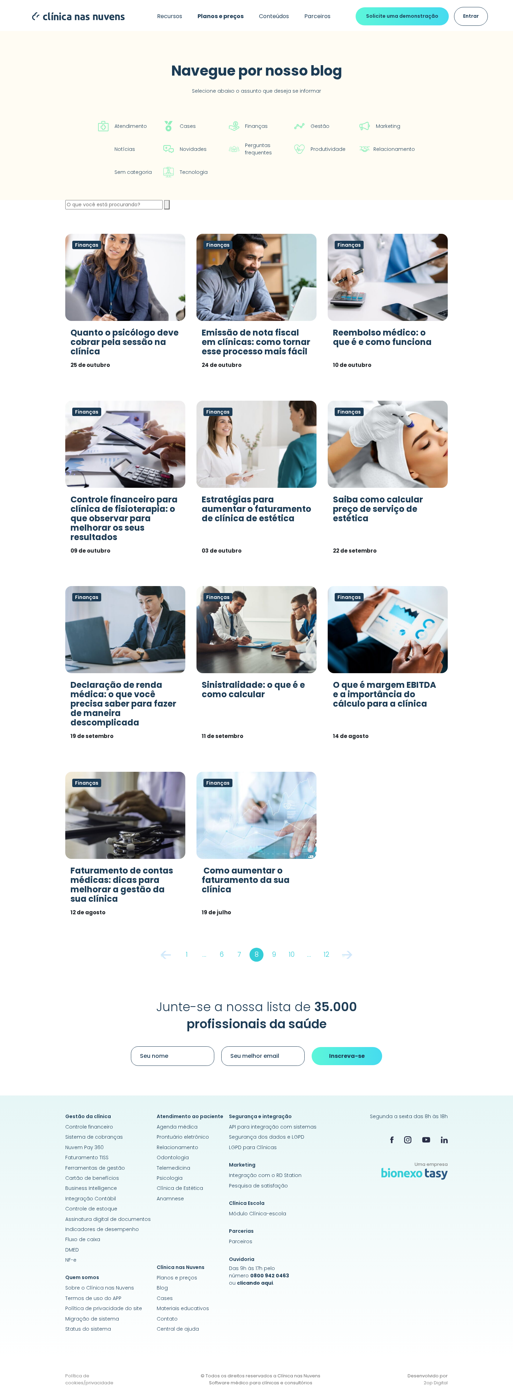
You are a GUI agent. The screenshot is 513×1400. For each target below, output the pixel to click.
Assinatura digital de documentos (108, 1219)
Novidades (193, 149)
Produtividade (328, 149)
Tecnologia (194, 172)
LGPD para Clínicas (253, 1147)
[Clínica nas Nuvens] (75, 16)
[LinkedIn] (444, 1139)
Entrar (471, 16)
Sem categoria (133, 172)
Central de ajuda (178, 1328)
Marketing (388, 126)
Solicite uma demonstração (402, 16)
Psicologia (170, 1178)
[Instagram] (407, 1140)
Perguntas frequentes (258, 149)
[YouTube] (426, 1139)
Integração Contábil (90, 1198)
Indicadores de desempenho (102, 1229)
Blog (162, 1287)
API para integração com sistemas (273, 1126)
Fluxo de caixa (82, 1239)
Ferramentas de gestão (95, 1167)
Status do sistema (88, 1328)
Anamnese (170, 1198)
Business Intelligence (91, 1188)
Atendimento (130, 126)
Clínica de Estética (180, 1188)
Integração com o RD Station (265, 1175)
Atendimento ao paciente (190, 1116)
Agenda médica (177, 1126)
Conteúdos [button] (274, 16)
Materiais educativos (183, 1308)
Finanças (256, 126)
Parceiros (317, 16)
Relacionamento (394, 149)
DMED (72, 1249)
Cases (188, 126)
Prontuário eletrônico (183, 1136)
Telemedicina (173, 1167)
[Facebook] (392, 1139)
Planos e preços (177, 1277)
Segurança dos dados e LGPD (266, 1136)
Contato (167, 1318)
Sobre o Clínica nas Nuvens (99, 1287)
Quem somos (82, 1277)
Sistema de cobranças (94, 1136)
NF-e (70, 1259)
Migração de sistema (92, 1318)
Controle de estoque (91, 1208)
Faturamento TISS (87, 1157)
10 (292, 954)
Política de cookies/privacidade (89, 1379)
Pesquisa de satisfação (258, 1185)
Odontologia (173, 1157)
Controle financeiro (89, 1126)
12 (326, 954)
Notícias (124, 149)
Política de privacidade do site (103, 1308)
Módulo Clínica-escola (257, 1213)
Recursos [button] (169, 16)
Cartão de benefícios (92, 1178)
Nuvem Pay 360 (84, 1147)
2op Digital (436, 1382)
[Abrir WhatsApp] (495, 1382)
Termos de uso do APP (93, 1298)
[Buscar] (167, 204)
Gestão (320, 126)
